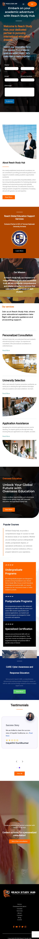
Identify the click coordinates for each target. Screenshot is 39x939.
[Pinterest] (19, 927)
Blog (19, 917)
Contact (19, 915)
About (19, 913)
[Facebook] (14, 927)
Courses (19, 908)
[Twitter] (22, 927)
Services (19, 911)
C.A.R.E (19, 919)
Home (19, 904)
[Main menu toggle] (23, 4)
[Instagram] (25, 927)
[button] (32, 4)
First (6, 71)
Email (7, 76)
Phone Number (27, 76)
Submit (9, 101)
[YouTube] (17, 927)
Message (8, 85)
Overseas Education (19, 906)
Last (22, 71)
